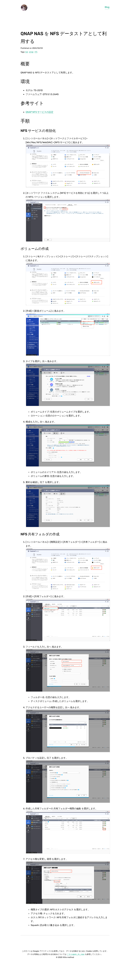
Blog (107, 7)
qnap (31, 52)
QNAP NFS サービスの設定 (39, 112)
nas (26, 52)
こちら (76, 954)
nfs (36, 52)
